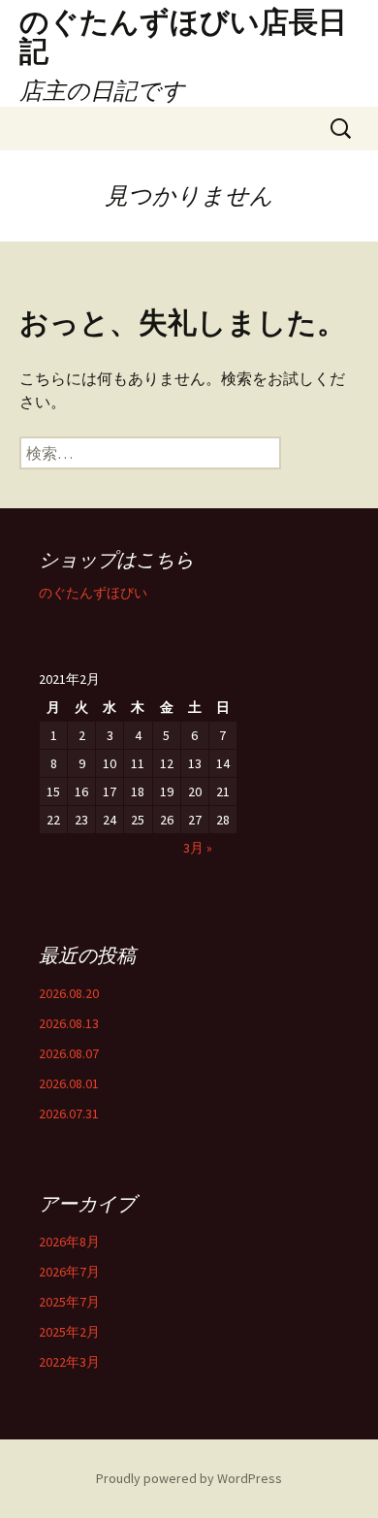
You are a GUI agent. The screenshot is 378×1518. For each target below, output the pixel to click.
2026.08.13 (69, 1023)
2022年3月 (69, 1362)
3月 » (197, 847)
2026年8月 (69, 1241)
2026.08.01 (69, 1083)
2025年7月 (69, 1301)
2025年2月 (69, 1331)
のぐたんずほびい (93, 592)
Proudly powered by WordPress (189, 1478)
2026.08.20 (69, 993)
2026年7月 (69, 1271)
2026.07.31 (69, 1113)
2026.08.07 (69, 1053)
